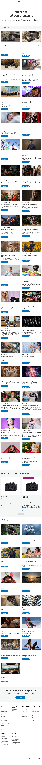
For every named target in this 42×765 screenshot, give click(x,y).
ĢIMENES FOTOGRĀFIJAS (26, 227)
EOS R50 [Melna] (26, 502)
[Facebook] (29, 758)
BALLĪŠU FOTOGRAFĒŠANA (5, 227)
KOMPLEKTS (3, 43)
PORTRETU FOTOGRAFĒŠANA (6, 152)
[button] (5, 506)
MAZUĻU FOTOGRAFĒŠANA (5, 278)
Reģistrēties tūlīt (20, 697)
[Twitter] (37, 758)
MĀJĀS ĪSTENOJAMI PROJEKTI (6, 354)
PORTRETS (2, 253)
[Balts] (27, 497)
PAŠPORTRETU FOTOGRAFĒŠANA (6, 455)
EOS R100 (3, 498)
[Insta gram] (31, 758)
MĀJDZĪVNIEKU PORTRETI (26, 455)
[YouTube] (39, 758)
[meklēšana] (2, 1)
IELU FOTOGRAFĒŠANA (4, 328)
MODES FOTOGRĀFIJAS (26, 152)
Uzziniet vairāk (4, 54)
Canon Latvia (4, 758)
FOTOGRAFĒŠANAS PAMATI (5, 202)
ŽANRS (21, 8)
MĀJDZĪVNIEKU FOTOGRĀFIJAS (27, 278)
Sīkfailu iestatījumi (5, 755)
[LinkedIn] (34, 758)
